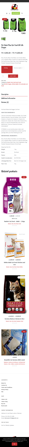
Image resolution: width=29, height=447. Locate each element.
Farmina (18, 321)
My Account (16, 13)
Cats (12, 82)
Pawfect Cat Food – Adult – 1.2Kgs (14, 221)
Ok (14, 444)
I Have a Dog (4, 401)
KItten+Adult (15, 84)
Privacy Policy (4, 389)
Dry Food (15, 82)
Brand (8, 82)
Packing (6, 68)
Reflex (21, 267)
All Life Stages (7, 84)
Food (19, 82)
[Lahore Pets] (14, 7)
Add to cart (13, 76)
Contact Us (4, 385)
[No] (27, 442)
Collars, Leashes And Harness (18, 364)
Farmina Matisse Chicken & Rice (14, 319)
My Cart (3, 403)
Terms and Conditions (6, 387)
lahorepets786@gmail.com (11, 418)
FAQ (2, 391)
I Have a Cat (4, 399)
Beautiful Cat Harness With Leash (14, 360)
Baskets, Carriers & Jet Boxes (11, 362)
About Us (3, 383)
